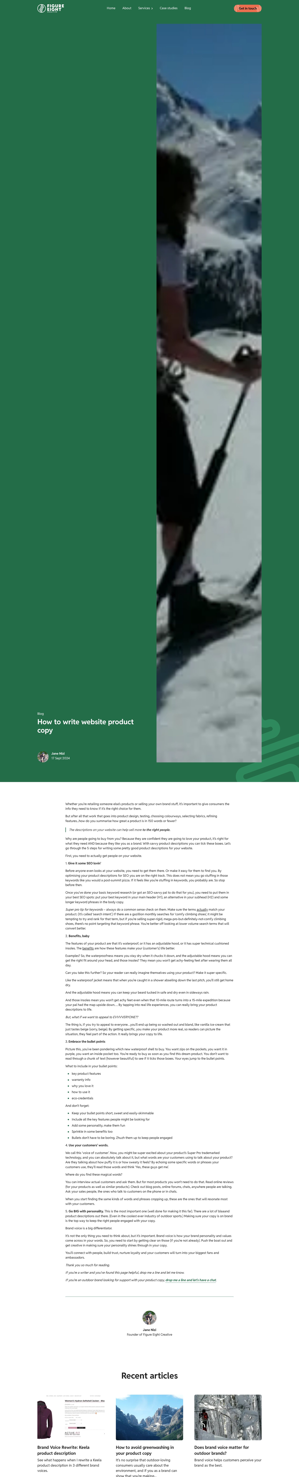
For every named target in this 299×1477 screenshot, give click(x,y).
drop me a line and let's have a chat (190, 1280)
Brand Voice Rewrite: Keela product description (63, 1450)
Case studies (169, 8)
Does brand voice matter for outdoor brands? (221, 1450)
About (126, 8)
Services (144, 8)
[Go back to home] (50, 8)
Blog (188, 8)
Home (111, 8)
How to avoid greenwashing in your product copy (145, 1450)
